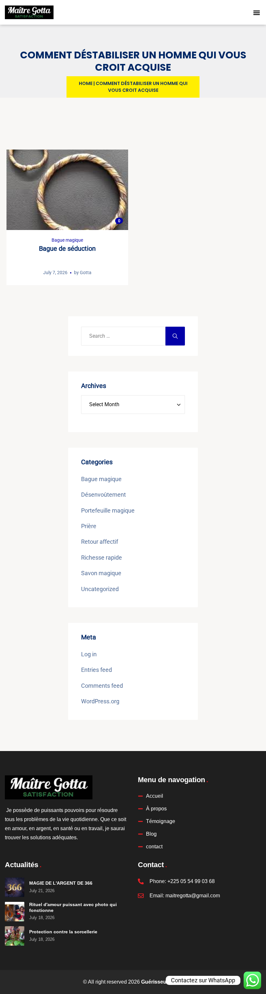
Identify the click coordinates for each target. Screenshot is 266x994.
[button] (256, 12)
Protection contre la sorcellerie (63, 931)
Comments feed (102, 685)
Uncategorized (100, 589)
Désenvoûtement (103, 494)
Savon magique (101, 573)
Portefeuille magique (108, 510)
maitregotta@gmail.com (192, 895)
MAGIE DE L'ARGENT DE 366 (60, 883)
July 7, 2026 (55, 272)
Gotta (85, 272)
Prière (88, 526)
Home (85, 83)
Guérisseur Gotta (162, 982)
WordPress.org (100, 701)
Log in (89, 654)
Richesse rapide (101, 557)
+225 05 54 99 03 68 (191, 881)
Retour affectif (99, 541)
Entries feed (96, 669)
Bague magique (67, 240)
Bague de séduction (67, 248)
